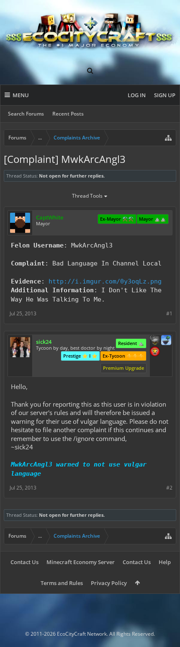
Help (165, 562)
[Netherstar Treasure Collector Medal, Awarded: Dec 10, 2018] (155, 341)
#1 (169, 313)
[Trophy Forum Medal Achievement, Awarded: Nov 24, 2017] (155, 352)
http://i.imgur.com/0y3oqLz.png (105, 281)
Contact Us (24, 562)
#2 (169, 488)
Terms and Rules (62, 583)
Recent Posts (68, 113)
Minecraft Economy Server (80, 562)
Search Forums (26, 113)
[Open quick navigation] (168, 138)
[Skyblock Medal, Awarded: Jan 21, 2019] (166, 341)
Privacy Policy (109, 583)
